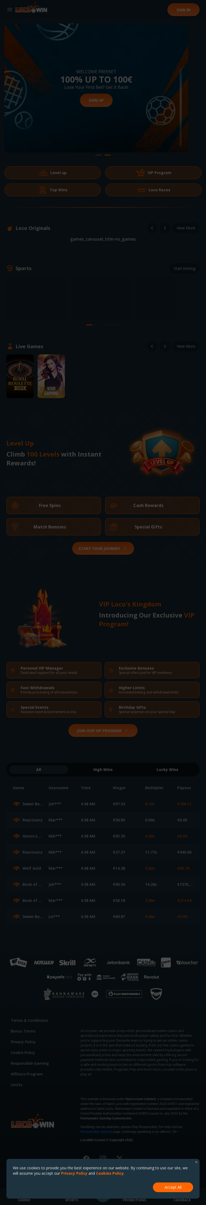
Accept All (173, 1187)
